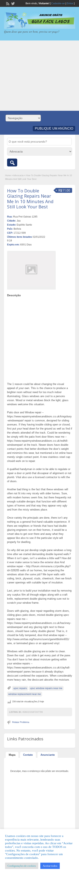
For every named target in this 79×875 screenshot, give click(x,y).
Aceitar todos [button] (50, 865)
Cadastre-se (58, 3)
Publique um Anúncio (54, 128)
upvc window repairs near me (46, 688)
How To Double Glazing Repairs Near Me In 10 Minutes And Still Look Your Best (30, 199)
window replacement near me (24, 694)
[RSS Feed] (7, 3)
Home (8, 175)
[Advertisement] (39, 76)
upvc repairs (20, 688)
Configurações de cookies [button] (21, 865)
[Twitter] (12, 3)
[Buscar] (12, 162)
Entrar (70, 3)
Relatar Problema (20, 722)
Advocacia (18, 175)
